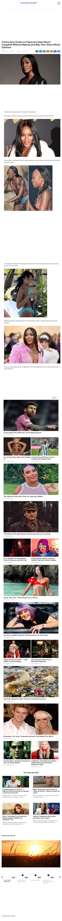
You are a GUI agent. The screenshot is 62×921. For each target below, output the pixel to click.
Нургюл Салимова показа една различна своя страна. (44, 817)
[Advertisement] (31, 24)
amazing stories (29, 2)
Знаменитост (25, 51)
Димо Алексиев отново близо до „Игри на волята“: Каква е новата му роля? (46, 791)
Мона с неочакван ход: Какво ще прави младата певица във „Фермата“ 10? (14, 818)
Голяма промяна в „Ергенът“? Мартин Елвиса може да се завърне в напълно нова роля (15, 791)
